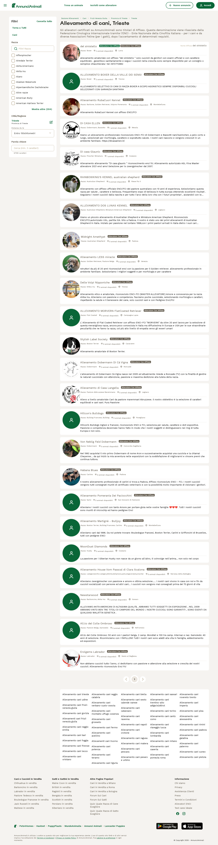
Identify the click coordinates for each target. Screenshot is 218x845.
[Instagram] (184, 814)
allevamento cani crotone (130, 731)
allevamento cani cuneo (193, 751)
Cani (14, 35)
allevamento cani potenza (101, 748)
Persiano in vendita (62, 804)
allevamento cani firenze (75, 746)
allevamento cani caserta (159, 748)
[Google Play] (167, 826)
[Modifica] (51, 122)
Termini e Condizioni (185, 799)
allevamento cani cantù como (163, 718)
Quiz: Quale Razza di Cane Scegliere (104, 805)
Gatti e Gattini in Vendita (65, 779)
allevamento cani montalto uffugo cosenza (105, 712)
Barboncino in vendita (25, 787)
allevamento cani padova (193, 730)
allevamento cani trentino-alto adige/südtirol (159, 702)
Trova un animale (73, 5)
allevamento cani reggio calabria (105, 696)
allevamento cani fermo (105, 727)
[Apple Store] (192, 826)
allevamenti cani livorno (105, 741)
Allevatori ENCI (183, 804)
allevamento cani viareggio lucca (159, 726)
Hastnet (40, 826)
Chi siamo (180, 783)
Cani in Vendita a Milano (103, 783)
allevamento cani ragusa (134, 738)
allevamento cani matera (134, 743)
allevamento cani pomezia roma (159, 756)
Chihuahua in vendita (25, 783)
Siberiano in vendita (62, 808)
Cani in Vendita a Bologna (103, 791)
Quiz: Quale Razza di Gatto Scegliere (104, 812)
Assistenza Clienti (184, 791)
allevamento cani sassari (163, 694)
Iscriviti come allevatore (103, 5)
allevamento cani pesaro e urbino (134, 758)
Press (178, 795)
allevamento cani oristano (71, 758)
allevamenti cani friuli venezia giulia (74, 720)
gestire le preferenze (106, 838)
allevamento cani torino (163, 711)
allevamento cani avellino (101, 734)
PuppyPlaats (55, 826)
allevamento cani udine (75, 699)
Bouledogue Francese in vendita (31, 799)
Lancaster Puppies (115, 826)
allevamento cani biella (133, 694)
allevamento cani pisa (191, 711)
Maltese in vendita (24, 808)
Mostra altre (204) (42, 109)
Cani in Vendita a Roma (102, 787)
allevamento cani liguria (105, 763)
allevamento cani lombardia (159, 734)
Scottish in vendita (62, 799)
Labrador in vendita (24, 791)
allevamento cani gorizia (75, 713)
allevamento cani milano (163, 741)
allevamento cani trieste (75, 694)
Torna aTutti (19, 27)
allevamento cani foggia (75, 740)
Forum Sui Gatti (98, 799)
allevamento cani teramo (101, 756)
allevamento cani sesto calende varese (133, 701)
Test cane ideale (183, 808)
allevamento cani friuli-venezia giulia (75, 706)
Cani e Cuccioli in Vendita (28, 779)
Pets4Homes (26, 826)
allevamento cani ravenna (130, 718)
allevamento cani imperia (189, 704)
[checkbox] (13, 55)
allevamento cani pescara (130, 750)
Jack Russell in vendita (26, 804)
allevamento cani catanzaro (130, 709)
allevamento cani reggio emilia (75, 728)
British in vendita (61, 787)
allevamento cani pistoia (193, 757)
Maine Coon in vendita (64, 783)
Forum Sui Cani (98, 795)
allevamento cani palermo (189, 745)
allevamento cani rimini (192, 724)
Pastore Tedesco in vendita (28, 795)
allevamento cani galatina (189, 736)
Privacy (178, 787)
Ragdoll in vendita (61, 791)
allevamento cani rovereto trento (189, 696)
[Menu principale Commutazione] (5, 5)
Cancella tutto (44, 21)
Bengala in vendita (62, 795)
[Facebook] (178, 814)
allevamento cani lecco (75, 751)
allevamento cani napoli (134, 724)
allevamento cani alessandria (189, 718)
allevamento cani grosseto (101, 721)
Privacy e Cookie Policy (66, 838)
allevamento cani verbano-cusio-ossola (103, 704)
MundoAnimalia (73, 826)
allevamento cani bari (74, 735)
